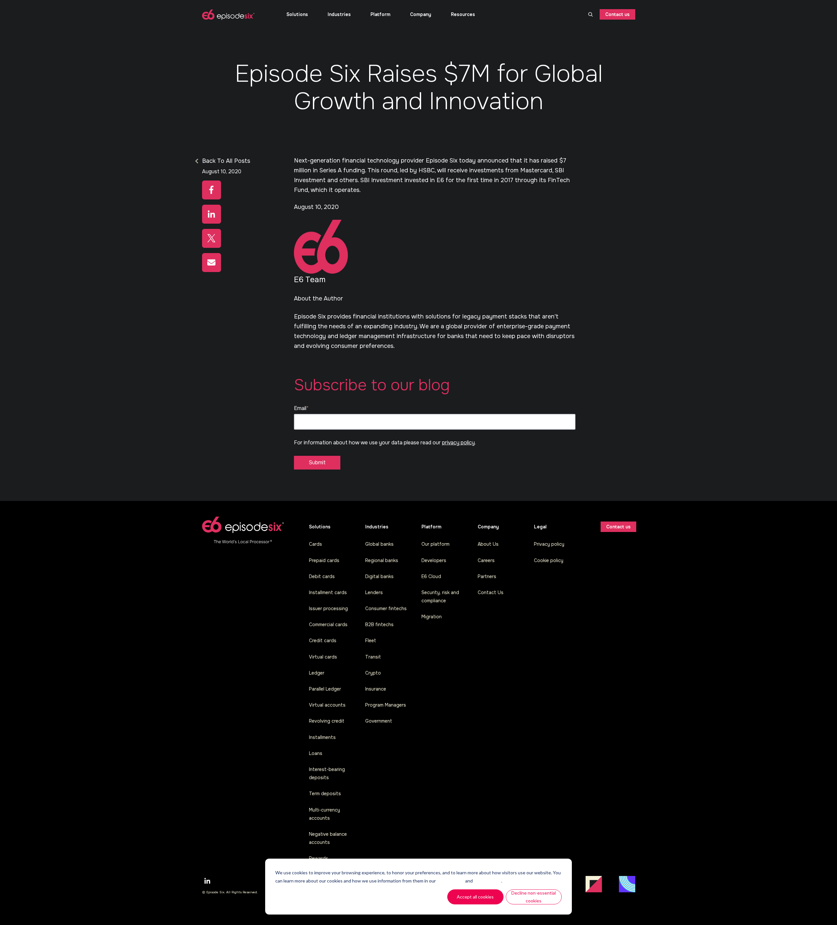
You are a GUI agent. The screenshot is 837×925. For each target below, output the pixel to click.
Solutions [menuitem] (297, 14)
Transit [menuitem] (373, 657)
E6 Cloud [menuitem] (431, 576)
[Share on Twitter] (211, 238)
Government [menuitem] (378, 721)
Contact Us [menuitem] (491, 592)
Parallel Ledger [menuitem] (325, 689)
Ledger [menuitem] (316, 673)
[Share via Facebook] (211, 189)
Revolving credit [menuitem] (326, 721)
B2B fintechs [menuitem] (379, 624)
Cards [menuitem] (315, 544)
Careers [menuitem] (486, 560)
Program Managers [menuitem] (385, 705)
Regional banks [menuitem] (381, 560)
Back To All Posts (226, 160)
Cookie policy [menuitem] (548, 560)
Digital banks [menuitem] (379, 576)
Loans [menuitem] (315, 753)
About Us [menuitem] (488, 544)
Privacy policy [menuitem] (549, 544)
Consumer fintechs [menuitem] (386, 608)
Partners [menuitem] (487, 576)
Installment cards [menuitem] (328, 592)
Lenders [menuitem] (374, 592)
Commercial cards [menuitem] (328, 624)
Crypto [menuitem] (373, 673)
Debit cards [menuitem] (322, 576)
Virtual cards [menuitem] (323, 657)
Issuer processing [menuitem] (328, 608)
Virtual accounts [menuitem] (327, 705)
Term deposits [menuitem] (325, 794)
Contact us (617, 14)
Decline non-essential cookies (533, 897)
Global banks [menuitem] (379, 544)
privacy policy (458, 442)
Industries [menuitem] (339, 14)
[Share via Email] (211, 262)
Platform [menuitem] (380, 14)
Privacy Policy (487, 880)
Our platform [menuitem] (435, 544)
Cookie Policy (450, 880)
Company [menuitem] (420, 14)
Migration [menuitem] (431, 617)
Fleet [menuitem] (370, 640)
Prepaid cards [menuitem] (324, 560)
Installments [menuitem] (322, 737)
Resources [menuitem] (463, 14)
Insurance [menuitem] (375, 689)
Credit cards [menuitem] (322, 640)
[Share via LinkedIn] (211, 214)
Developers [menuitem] (433, 560)
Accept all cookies (475, 896)
